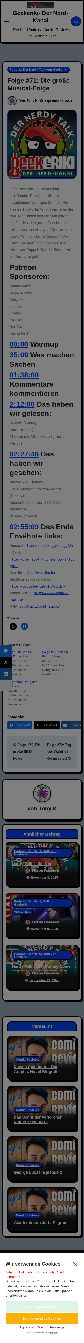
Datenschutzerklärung (50, 1327)
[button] (42, 1318)
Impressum (27, 1327)
